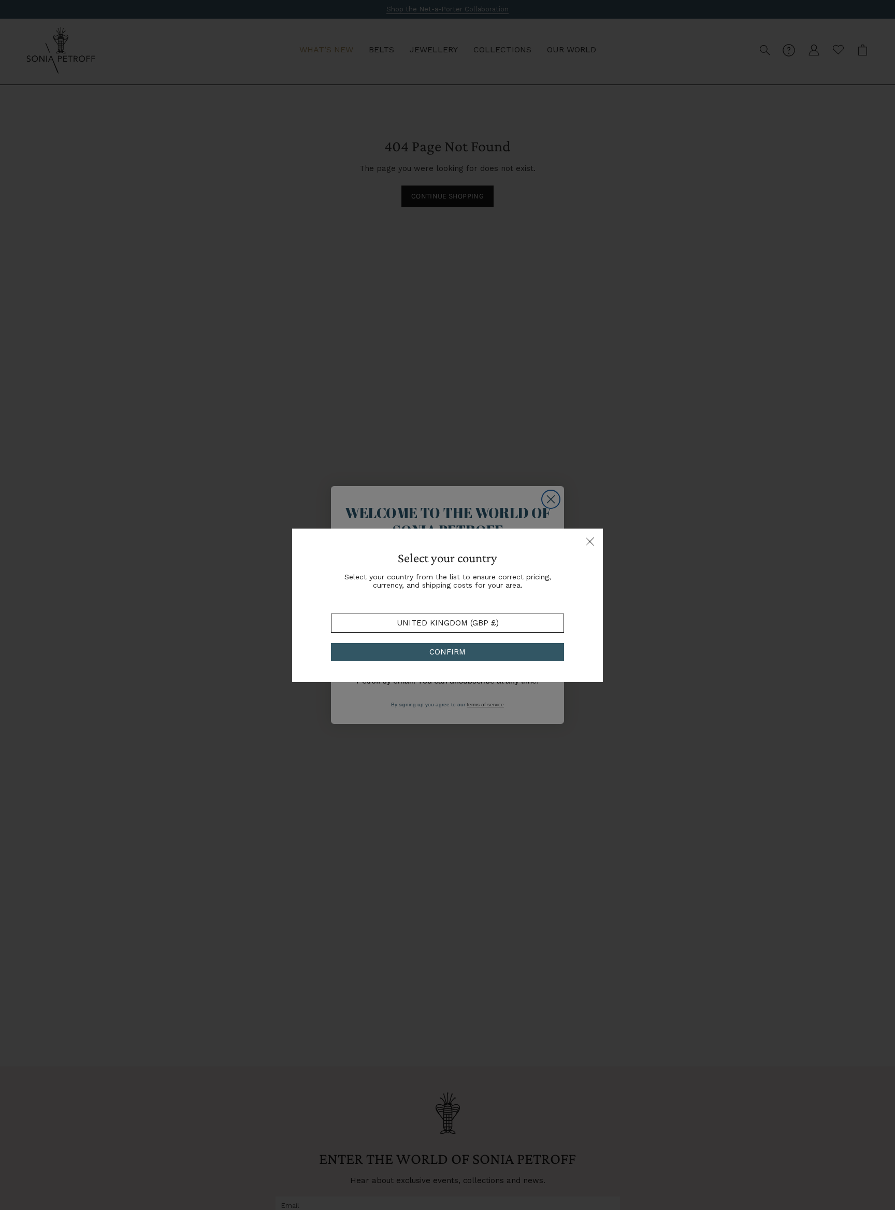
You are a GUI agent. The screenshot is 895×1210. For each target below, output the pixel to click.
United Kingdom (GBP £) (448, 623)
